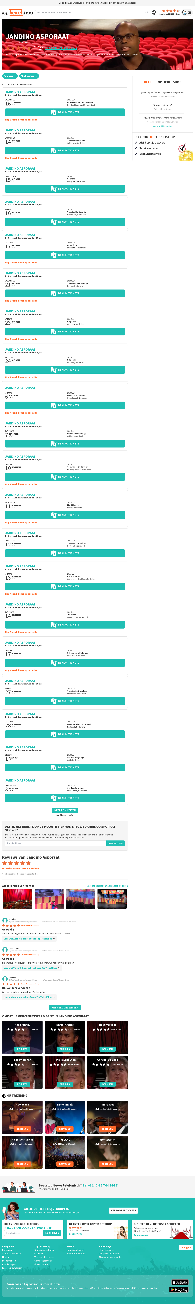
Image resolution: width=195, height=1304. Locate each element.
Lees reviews (75, 1233)
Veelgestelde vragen (44, 1257)
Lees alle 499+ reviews (61, 48)
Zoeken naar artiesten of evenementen (54, 12)
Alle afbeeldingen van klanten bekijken (108, 885)
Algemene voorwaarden (110, 1257)
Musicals (6, 1257)
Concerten (7, 1250)
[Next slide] (120, 898)
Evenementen (9, 1260)
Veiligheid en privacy (109, 1253)
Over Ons (38, 1253)
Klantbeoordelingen (44, 1250)
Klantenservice (106, 1250)
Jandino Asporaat (20, 42)
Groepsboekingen (75, 1250)
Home (8, 42)
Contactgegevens (43, 1260)
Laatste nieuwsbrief (12, 1268)
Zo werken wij (141, 1235)
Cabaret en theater (11, 1253)
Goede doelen (41, 1264)
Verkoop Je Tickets (76, 1253)
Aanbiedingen (9, 1264)
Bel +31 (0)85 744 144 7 (100, 1185)
